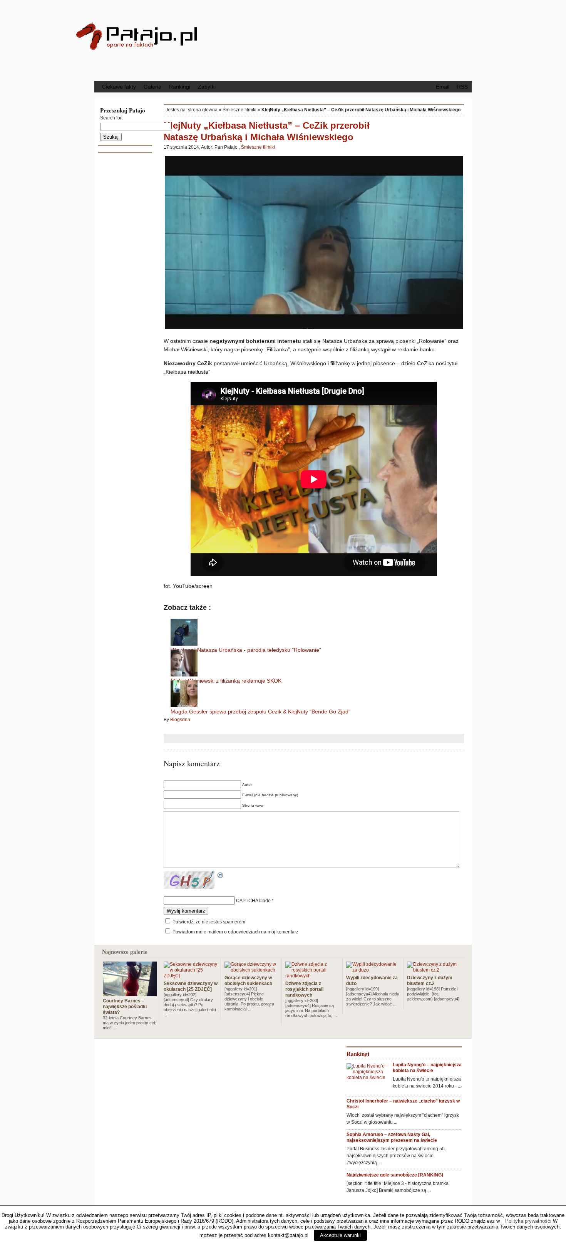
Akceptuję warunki (340, 1235)
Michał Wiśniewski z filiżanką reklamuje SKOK (226, 681)
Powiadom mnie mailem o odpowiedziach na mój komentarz (235, 932)
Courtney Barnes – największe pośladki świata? (125, 1006)
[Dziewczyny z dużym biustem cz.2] (434, 970)
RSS (462, 87)
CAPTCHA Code (253, 900)
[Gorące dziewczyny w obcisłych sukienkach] (251, 970)
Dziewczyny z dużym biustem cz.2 (429, 980)
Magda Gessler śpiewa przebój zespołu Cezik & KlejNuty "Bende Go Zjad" (260, 711)
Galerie (152, 87)
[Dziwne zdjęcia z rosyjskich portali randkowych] (312, 975)
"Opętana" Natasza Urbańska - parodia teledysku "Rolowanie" (246, 650)
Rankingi (179, 87)
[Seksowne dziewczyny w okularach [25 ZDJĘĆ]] (191, 975)
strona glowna (203, 109)
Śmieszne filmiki (239, 109)
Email (442, 87)
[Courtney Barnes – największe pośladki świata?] (130, 993)
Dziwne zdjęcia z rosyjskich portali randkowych (304, 989)
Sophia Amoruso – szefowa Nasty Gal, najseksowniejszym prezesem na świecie (392, 1137)
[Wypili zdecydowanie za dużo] (373, 970)
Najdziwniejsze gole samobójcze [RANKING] (395, 1175)
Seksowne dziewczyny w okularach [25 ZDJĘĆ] (191, 986)
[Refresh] (220, 876)
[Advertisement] (346, 39)
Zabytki (207, 87)
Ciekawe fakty (119, 87)
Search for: (111, 118)
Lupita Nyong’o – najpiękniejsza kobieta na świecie (427, 1067)
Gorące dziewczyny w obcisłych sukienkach (248, 980)
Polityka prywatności (528, 1221)
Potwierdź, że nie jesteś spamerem (208, 922)
